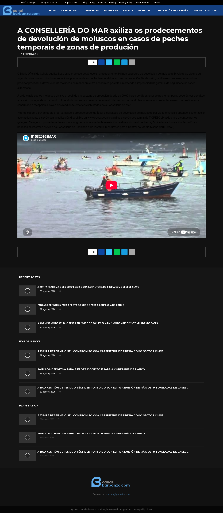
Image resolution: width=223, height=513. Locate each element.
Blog (85, 2)
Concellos (69, 10)
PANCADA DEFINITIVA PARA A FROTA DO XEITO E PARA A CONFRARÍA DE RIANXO (80, 305)
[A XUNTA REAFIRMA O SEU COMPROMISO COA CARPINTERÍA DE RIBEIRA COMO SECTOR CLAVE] (27, 290)
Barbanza (111, 10)
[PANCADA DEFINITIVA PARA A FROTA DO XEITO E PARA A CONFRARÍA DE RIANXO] (27, 309)
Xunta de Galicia (205, 10)
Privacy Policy (125, 2)
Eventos (144, 10)
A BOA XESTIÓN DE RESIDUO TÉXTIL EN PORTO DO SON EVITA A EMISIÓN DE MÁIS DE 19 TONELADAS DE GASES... (98, 323)
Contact (156, 2)
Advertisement (142, 2)
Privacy (112, 2)
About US (102, 2)
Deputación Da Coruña (172, 10)
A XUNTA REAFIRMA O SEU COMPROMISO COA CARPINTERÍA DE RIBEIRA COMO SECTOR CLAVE (88, 287)
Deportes (92, 10)
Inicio (52, 10)
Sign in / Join (70, 2)
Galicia (128, 10)
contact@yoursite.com (118, 494)
